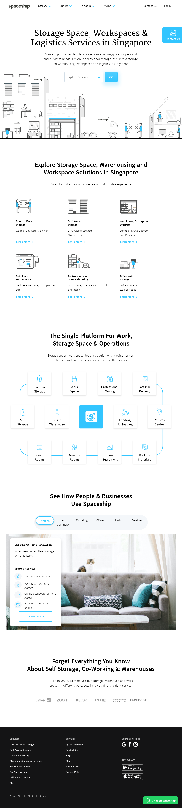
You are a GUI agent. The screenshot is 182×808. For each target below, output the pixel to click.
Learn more (23, 242)
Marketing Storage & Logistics (26, 761)
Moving (14, 782)
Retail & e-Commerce (21, 766)
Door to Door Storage (22, 744)
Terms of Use (73, 766)
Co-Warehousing (18, 772)
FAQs (68, 755)
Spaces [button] (64, 5)
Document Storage (20, 755)
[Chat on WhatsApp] (160, 800)
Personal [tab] (45, 520)
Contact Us (150, 5)
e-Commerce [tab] (63, 522)
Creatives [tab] (137, 520)
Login (167, 5)
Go (111, 77)
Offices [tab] (100, 520)
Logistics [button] (85, 5)
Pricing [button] (107, 5)
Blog (68, 761)
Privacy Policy (73, 772)
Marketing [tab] (82, 520)
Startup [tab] (118, 520)
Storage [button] (43, 5)
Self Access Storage (20, 750)
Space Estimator (74, 744)
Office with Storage (20, 777)
